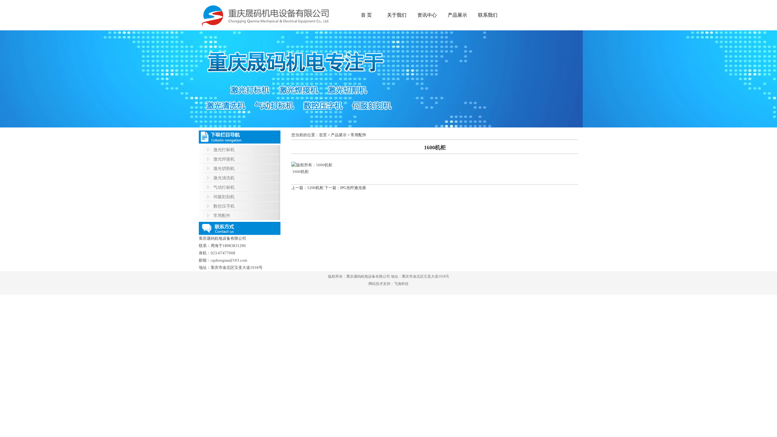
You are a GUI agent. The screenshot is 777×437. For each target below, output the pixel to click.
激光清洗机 (224, 178)
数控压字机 (224, 206)
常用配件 (221, 215)
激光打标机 (224, 149)
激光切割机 (224, 168)
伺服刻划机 (224, 197)
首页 (323, 135)
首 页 (366, 15)
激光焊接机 (224, 159)
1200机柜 (315, 187)
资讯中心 (427, 15)
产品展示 (457, 15)
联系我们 (487, 15)
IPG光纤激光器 (353, 187)
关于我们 (396, 15)
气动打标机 (224, 187)
